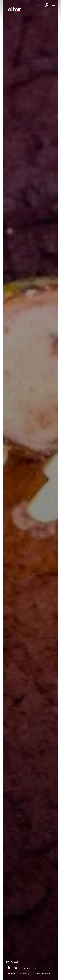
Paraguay (12, 961)
